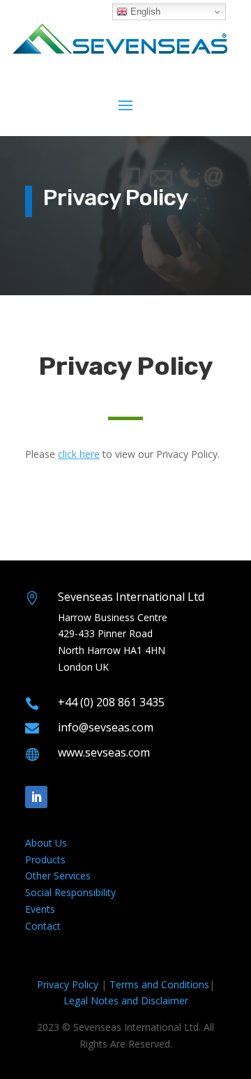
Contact (43, 925)
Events (40, 909)
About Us (46, 842)
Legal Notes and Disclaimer (125, 1000)
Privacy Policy (67, 984)
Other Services (58, 875)
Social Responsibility (70, 892)
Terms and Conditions (159, 984)
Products (45, 859)
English (144, 11)
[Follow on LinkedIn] (36, 797)
